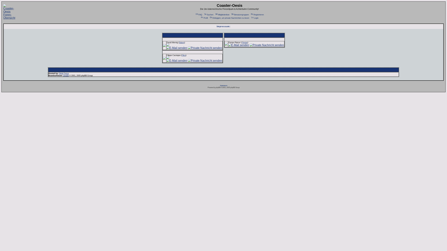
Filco (184, 55)
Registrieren (259, 15)
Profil (206, 18)
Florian (245, 42)
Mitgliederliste (223, 15)
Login (256, 18)
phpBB (66, 75)
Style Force (64, 73)
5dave (181, 42)
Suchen (210, 15)
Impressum (223, 85)
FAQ (200, 15)
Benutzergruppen (241, 15)
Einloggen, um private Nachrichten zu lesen (230, 18)
